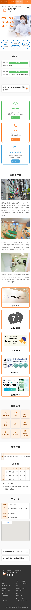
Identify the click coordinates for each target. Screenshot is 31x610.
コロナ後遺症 (6, 415)
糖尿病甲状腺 (5, 425)
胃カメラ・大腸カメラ (21, 583)
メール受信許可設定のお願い (13, 558)
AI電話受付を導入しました (12, 551)
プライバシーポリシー (21, 600)
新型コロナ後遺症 (20, 581)
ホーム (3, 581)
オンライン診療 (4, 1)
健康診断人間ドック (25, 434)
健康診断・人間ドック (19, 1)
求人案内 (4, 598)
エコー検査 (15, 434)
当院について (19, 595)
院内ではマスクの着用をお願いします (14, 88)
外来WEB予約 (11, 1)
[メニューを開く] (27, 7)
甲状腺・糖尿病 (6, 586)
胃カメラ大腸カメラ (25, 415)
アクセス (18, 593)
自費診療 (25, 425)
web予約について (6, 595)
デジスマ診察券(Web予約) (14, 487)
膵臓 (15, 415)
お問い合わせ (5, 600)
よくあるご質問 (20, 598)
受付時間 (4, 593)
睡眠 (15, 425)
